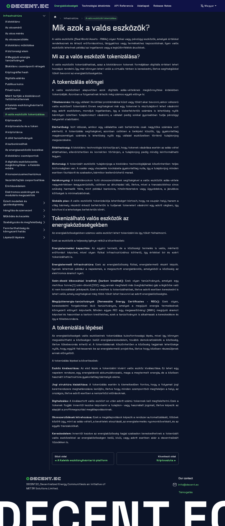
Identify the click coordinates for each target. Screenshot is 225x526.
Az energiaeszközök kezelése (24, 150)
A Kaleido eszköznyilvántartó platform (24, 106)
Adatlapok (143, 5)
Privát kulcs (12, 90)
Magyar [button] (209, 5)
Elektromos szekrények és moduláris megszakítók (22, 193)
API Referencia (123, 5)
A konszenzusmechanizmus (23, 174)
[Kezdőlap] (55, 16)
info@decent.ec (188, 484)
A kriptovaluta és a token (21, 126)
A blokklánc (12, 21)
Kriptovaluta (13, 120)
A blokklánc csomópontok (22, 156)
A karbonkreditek (16, 144)
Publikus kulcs (14, 84)
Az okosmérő (13, 27)
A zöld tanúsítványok (19, 138)
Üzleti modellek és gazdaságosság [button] (15, 202)
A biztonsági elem (16, 51)
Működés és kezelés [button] (16, 216)
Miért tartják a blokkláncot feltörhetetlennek (22, 97)
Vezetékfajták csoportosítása (24, 180)
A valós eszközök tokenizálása (25, 114)
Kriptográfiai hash (16, 72)
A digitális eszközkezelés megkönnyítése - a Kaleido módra (22, 165)
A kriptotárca (14, 132)
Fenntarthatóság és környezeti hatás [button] (16, 229)
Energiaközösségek (66, 5)
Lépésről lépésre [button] (14, 237)
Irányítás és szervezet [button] (17, 210)
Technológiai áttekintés (96, 5)
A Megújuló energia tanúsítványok (17, 58)
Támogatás (186, 492)
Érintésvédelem (15, 186)
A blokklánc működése (19, 45)
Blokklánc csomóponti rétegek (25, 66)
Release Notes (162, 5)
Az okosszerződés (16, 39)
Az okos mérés (14, 33)
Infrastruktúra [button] (12, 15)
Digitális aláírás (15, 78)
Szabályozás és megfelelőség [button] (22, 222)
